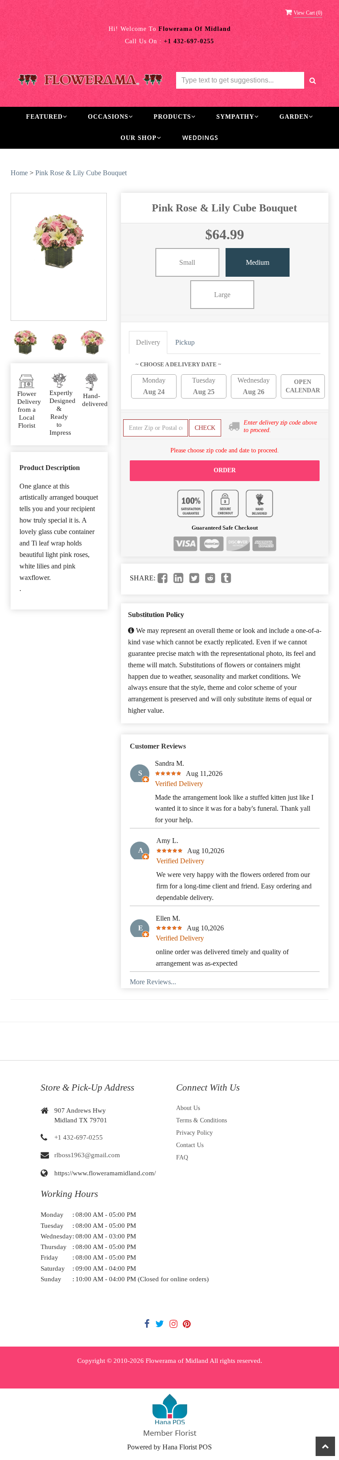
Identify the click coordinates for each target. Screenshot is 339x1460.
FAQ (182, 1157)
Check (205, 428)
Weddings (200, 137)
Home (19, 173)
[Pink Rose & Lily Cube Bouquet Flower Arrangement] (25, 342)
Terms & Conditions (201, 1120)
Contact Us (189, 1145)
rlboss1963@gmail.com (87, 1155)
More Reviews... (153, 982)
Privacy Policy (194, 1132)
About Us (188, 1108)
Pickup (185, 342)
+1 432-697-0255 (78, 1137)
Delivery (148, 342)
